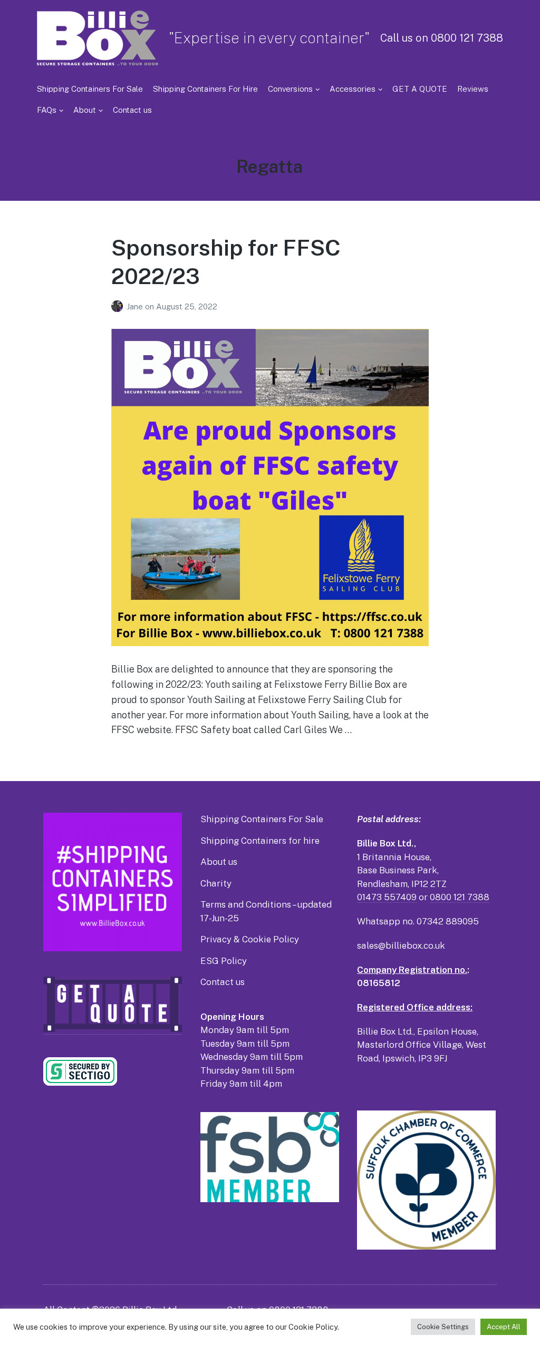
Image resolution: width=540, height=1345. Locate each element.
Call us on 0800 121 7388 (441, 38)
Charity (216, 883)
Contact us (132, 109)
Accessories (352, 88)
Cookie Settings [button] (443, 1327)
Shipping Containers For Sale (90, 88)
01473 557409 (387, 897)
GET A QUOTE (419, 88)
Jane (136, 306)
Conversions (290, 88)
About (84, 109)
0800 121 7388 (459, 897)
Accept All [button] (503, 1327)
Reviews (472, 88)
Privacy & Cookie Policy (249, 939)
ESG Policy (223, 961)
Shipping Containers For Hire (205, 88)
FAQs (46, 109)
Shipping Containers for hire (260, 840)
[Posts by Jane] (119, 306)
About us (218, 861)
